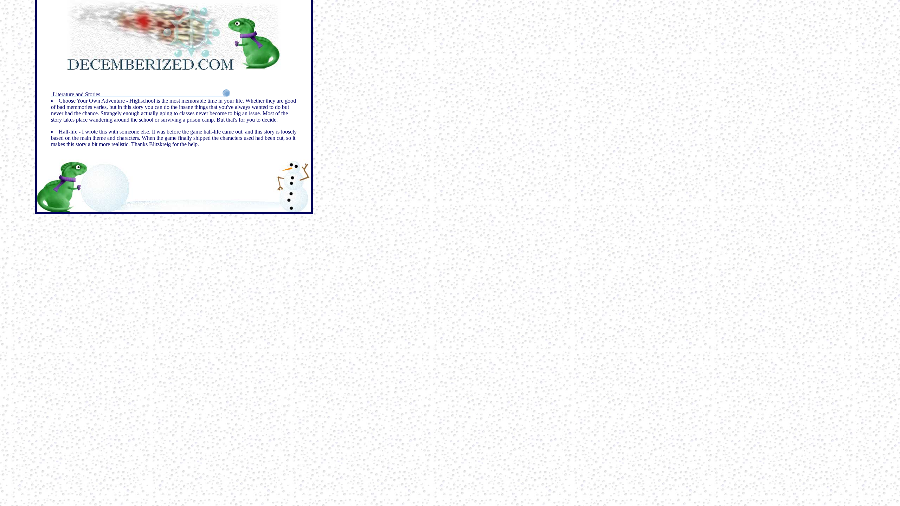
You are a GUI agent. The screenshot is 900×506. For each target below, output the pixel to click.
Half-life (68, 132)
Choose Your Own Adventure (92, 101)
